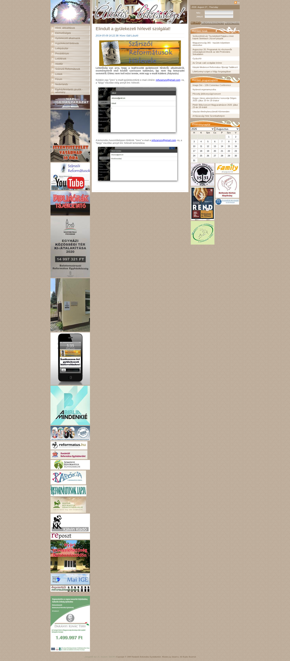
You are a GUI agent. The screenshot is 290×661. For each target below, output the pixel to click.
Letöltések (60, 58)
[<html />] (68, 483)
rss (238, 2)
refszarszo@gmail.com (168, 80)
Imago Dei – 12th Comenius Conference (212, 85)
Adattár (59, 63)
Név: (198, 13)
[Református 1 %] (70, 439)
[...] (70, 276)
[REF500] (70, 189)
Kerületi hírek (200, 31)
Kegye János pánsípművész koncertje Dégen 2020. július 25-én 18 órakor (214, 99)
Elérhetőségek (63, 33)
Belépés (195, 23)
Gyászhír (197, 58)
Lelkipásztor (61, 48)
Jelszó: (199, 16)
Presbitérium (62, 53)
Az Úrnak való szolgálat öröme (207, 63)
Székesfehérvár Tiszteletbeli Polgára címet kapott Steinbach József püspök (213, 37)
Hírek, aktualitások (65, 28)
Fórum (58, 79)
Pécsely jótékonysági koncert (207, 94)
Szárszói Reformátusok (67, 69)
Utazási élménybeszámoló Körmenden (211, 111)
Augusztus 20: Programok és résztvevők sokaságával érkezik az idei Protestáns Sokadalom (212, 51)
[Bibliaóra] (70, 214)
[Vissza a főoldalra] (71, 13)
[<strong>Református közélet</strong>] (70, 590)
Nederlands (61, 84)
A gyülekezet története (67, 43)
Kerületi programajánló (205, 80)
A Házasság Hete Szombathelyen (209, 116)
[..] (70, 107)
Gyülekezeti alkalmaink (67, 38)
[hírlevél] (70, 383)
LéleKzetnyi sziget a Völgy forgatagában (212, 71)
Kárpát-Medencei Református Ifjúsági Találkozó (215, 67)
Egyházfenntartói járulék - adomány (69, 91)
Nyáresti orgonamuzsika (204, 89)
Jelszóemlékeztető (212, 23)
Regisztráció (232, 23)
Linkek (58, 74)
